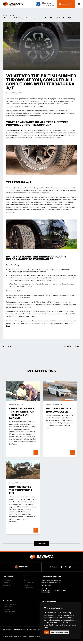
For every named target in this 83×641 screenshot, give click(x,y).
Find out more (46, 585)
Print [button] (69, 346)
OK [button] (47, 632)
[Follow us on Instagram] (66, 567)
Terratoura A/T (32, 190)
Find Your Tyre (24, 567)
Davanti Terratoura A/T (15, 323)
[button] (79, 4)
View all (8, 346)
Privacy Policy (17, 636)
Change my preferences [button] (59, 632)
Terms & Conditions (28, 636)
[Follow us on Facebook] (61, 567)
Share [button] (77, 346)
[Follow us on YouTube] (70, 567)
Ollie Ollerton (52, 200)
